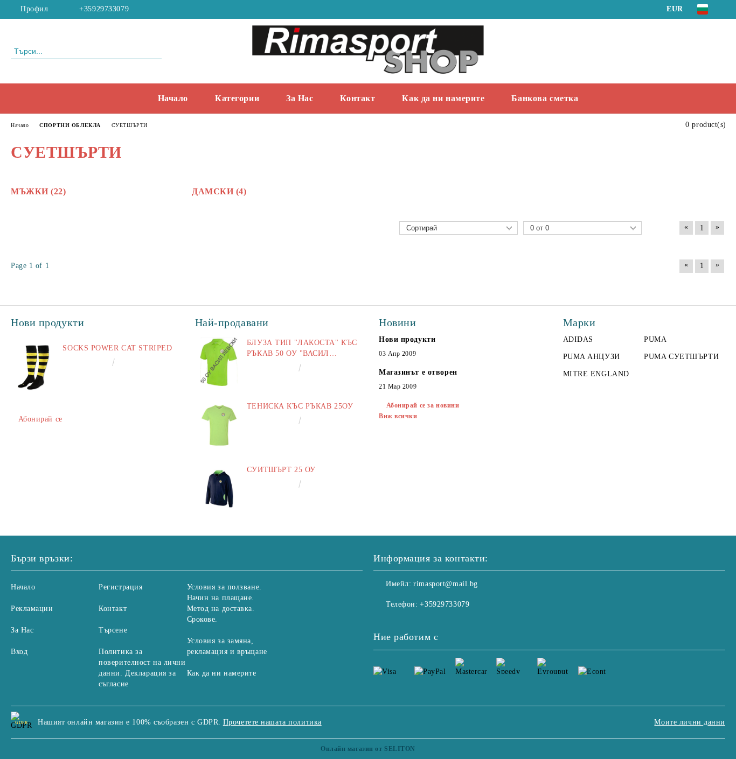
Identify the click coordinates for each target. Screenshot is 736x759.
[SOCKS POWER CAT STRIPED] (35, 367)
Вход (19, 652)
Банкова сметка (544, 98)
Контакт (357, 98)
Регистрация (120, 587)
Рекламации (32, 609)
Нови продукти (407, 339)
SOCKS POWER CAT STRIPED (117, 348)
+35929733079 (104, 9)
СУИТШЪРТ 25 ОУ (281, 470)
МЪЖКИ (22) (38, 191)
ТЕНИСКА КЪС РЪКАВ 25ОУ (300, 406)
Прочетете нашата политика (272, 722)
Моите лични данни (689, 722)
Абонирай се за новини (422, 405)
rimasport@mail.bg (445, 584)
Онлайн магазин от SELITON (368, 749)
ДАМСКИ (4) (219, 191)
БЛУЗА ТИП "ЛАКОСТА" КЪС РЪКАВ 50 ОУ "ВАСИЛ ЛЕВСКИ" (302, 349)
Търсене (113, 630)
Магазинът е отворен (418, 372)
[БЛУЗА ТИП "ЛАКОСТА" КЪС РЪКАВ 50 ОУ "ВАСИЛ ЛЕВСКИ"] (219, 362)
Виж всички (398, 416)
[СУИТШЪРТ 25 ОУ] (219, 489)
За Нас (299, 98)
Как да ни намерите (443, 98)
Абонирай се (40, 419)
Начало (173, 98)
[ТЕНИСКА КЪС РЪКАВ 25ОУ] (219, 425)
